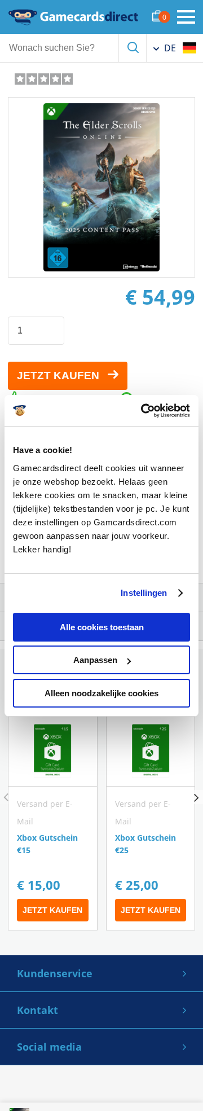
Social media (49, 1046)
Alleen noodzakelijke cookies (101, 693)
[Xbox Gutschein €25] (151, 822)
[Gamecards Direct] (73, 17)
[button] (196, 797)
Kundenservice (54, 973)
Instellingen (144, 593)
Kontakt (37, 1010)
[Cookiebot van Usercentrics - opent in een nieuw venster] (143, 410)
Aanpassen (95, 660)
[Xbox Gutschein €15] (52, 822)
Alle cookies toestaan (102, 627)
